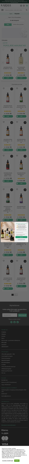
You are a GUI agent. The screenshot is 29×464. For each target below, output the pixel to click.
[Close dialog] (27, 222)
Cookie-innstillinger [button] (7, 460)
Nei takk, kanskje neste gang (21, 239)
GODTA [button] (17, 460)
